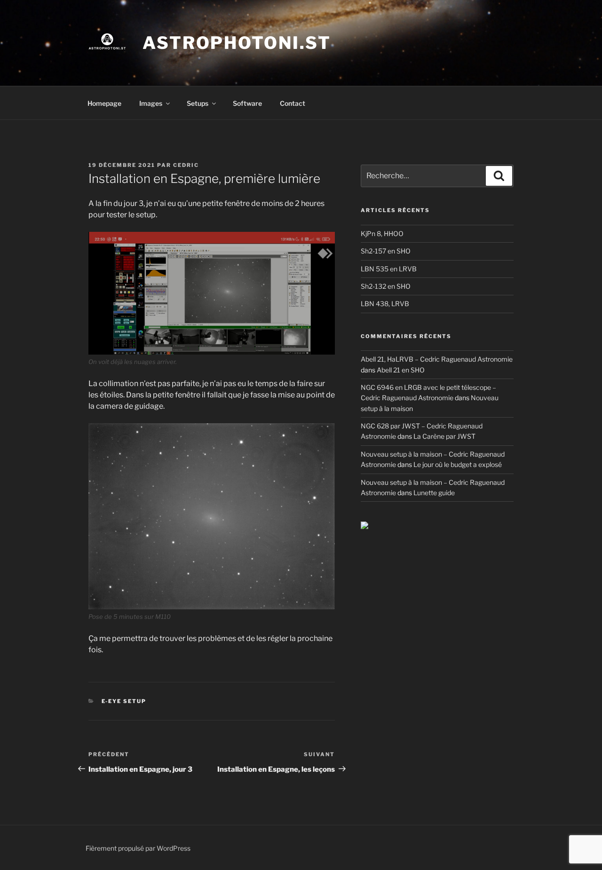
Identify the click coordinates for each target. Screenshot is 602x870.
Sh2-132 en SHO (386, 286)
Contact (292, 103)
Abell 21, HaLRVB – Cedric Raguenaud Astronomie (437, 359)
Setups (197, 103)
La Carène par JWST (444, 436)
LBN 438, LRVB (385, 304)
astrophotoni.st (237, 42)
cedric (186, 165)
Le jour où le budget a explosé (457, 464)
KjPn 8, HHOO (382, 233)
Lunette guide (434, 493)
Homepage (104, 103)
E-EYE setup (124, 701)
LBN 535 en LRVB (389, 269)
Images (150, 103)
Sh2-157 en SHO (386, 251)
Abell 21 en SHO (401, 370)
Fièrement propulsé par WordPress (138, 848)
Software (247, 103)
